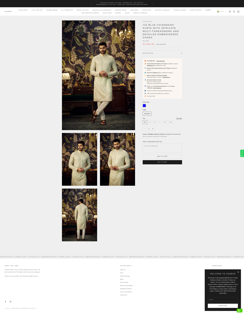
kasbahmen (147, 21)
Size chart (179, 118)
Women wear (52, 10)
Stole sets (146, 10)
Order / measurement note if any (152, 142)
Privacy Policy (124, 282)
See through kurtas (90, 13)
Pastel (118, 13)
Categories (23, 10)
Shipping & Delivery (126, 289)
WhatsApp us (150, 65)
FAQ (121, 273)
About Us (123, 270)
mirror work (121, 10)
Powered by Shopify (28, 308)
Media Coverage (140, 13)
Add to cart (162, 156)
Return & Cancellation (126, 285)
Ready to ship (83, 10)
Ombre (208, 10)
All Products (67, 10)
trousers (134, 10)
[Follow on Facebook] (5, 302)
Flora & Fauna (179, 10)
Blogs (122, 279)
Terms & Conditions (126, 292)
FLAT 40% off (37, 10)
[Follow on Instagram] (10, 302)
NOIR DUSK (107, 13)
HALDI (127, 13)
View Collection (161, 61)
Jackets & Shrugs (162, 10)
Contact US (123, 295)
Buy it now (162, 162)
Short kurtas (196, 10)
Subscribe (222, 306)
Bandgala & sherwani (102, 10)
